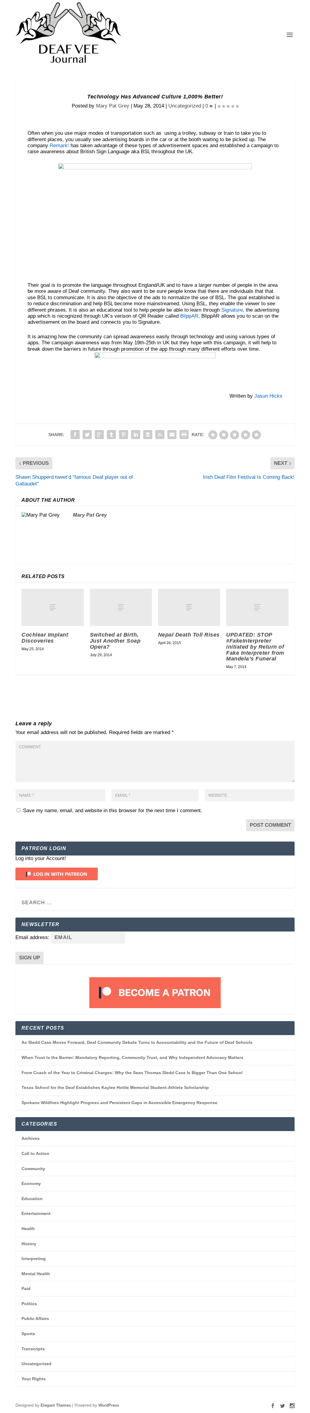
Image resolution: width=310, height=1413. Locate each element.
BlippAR (189, 316)
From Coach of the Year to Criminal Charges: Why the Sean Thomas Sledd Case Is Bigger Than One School (131, 1072)
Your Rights (33, 1378)
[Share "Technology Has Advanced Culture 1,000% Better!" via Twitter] (87, 435)
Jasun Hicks (268, 396)
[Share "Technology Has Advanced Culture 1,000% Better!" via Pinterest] (123, 435)
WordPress (108, 1405)
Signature (232, 310)
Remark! (59, 145)
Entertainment (36, 1213)
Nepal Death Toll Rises (189, 635)
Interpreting (33, 1258)
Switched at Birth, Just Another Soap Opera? (115, 641)
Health (28, 1228)
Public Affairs (35, 1318)
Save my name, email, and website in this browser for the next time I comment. (112, 810)
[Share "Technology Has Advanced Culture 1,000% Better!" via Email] (172, 435)
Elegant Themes (56, 1405)
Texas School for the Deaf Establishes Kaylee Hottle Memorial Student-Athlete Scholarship (115, 1087)
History (28, 1243)
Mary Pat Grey (112, 106)
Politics (29, 1303)
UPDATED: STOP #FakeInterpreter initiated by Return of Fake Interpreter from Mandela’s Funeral (255, 647)
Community (33, 1168)
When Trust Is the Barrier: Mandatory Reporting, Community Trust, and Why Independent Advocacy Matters (132, 1057)
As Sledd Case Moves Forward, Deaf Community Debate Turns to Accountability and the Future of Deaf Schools (136, 1042)
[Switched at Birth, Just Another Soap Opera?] (121, 607)
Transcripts (33, 1348)
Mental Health (35, 1273)
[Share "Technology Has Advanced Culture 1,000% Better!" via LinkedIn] (136, 435)
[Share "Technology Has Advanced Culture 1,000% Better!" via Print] (184, 435)
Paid (26, 1288)
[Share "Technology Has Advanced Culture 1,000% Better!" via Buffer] (148, 435)
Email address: (33, 937)
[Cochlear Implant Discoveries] (52, 607)
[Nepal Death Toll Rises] (189, 607)
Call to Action (35, 1153)
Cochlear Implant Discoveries (44, 638)
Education (32, 1198)
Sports (28, 1333)
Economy (31, 1183)
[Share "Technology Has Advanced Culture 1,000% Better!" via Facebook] (75, 435)
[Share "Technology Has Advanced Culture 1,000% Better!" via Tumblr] (111, 435)
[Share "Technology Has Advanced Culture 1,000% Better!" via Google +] (99, 435)
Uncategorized (184, 106)
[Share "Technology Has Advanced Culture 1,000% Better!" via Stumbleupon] (160, 435)
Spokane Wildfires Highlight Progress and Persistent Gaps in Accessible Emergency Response (119, 1102)
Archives (30, 1138)
